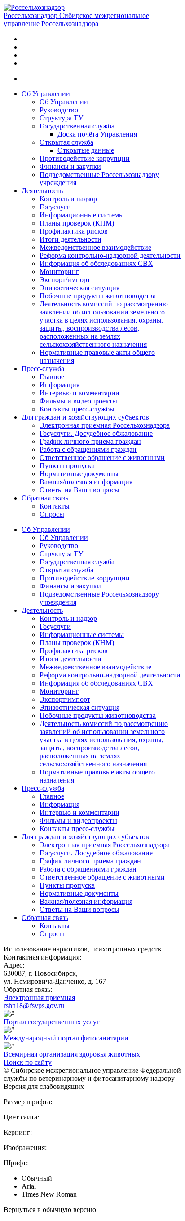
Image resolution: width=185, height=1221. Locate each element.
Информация (59, 385)
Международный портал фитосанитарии (66, 1038)
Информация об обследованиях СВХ (96, 263)
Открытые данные (85, 150)
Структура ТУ (61, 118)
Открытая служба (66, 142)
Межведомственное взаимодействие (95, 247)
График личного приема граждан (90, 441)
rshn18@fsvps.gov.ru (34, 1005)
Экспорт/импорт (65, 279)
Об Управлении (46, 93)
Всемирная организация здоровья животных (72, 1054)
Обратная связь (45, 498)
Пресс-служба (43, 368)
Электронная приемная (39, 997)
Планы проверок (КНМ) (77, 223)
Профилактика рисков (74, 231)
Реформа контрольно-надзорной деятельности (110, 255)
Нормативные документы (79, 474)
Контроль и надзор (68, 199)
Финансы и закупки (70, 166)
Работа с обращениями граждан (88, 449)
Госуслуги (55, 207)
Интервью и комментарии (79, 393)
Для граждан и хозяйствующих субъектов (85, 417)
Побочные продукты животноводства (98, 296)
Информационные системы (82, 215)
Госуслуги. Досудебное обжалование (96, 433)
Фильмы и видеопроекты (78, 401)
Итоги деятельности (70, 239)
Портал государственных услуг (52, 1022)
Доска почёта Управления (97, 134)
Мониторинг (59, 271)
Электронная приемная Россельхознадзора (105, 425)
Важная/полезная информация (86, 482)
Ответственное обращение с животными (102, 457)
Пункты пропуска (67, 465)
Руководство (59, 110)
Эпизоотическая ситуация (79, 288)
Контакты (55, 506)
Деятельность (42, 191)
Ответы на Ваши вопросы (79, 490)
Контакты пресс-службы (77, 409)
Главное (52, 376)
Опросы (52, 514)
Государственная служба (77, 126)
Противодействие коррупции (85, 158)
